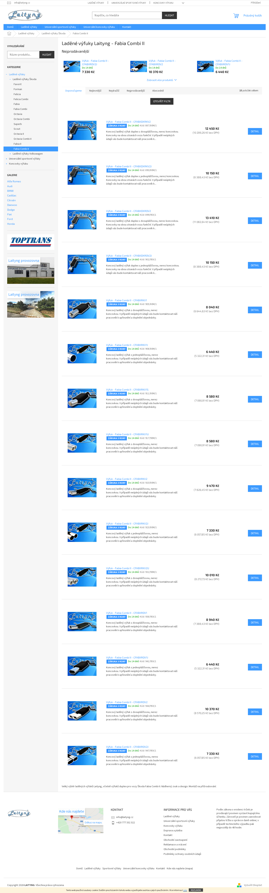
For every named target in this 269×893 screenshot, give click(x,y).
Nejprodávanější (136, 91)
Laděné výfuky (96, 3)
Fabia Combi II (21, 149)
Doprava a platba (173, 830)
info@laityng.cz (124, 817)
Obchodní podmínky (175, 849)
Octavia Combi (22, 119)
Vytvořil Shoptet (253, 885)
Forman (18, 89)
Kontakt (168, 835)
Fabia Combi (20, 109)
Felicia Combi (21, 99)
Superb (18, 124)
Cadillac (11, 195)
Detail (255, 131)
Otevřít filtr (161, 101)
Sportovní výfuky (111, 868)
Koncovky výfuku (163, 3)
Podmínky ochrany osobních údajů (182, 854)
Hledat (169, 15)
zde (185, 890)
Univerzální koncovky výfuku (138, 868)
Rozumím (196, 890)
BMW (10, 190)
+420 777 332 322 (125, 822)
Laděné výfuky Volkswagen (28, 154)
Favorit (17, 84)
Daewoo (12, 204)
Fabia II (17, 144)
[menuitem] (10, 27)
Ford (10, 219)
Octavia (18, 114)
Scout (17, 129)
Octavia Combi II (22, 139)
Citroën (11, 200)
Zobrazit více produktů (160, 80)
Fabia (17, 104)
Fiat (9, 214)
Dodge (11, 209)
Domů (79, 868)
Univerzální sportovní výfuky (128, 3)
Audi (9, 186)
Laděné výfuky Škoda (24, 79)
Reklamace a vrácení (175, 844)
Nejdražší (114, 91)
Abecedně (158, 91)
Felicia (17, 94)
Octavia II (19, 134)
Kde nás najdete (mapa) (180, 868)
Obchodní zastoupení (175, 840)
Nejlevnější (95, 91)
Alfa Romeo (14, 181)
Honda (11, 223)
